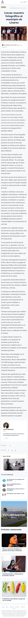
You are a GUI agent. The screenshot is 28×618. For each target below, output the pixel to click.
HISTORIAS (17, 607)
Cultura (10, 445)
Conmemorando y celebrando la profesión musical (12, 574)
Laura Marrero (8, 429)
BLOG (7, 607)
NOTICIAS (12, 607)
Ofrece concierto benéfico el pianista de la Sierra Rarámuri (12, 549)
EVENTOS (23, 607)
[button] (22, 2)
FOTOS (14, 608)
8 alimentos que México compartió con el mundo (13, 599)
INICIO (3, 607)
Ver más (6, 438)
